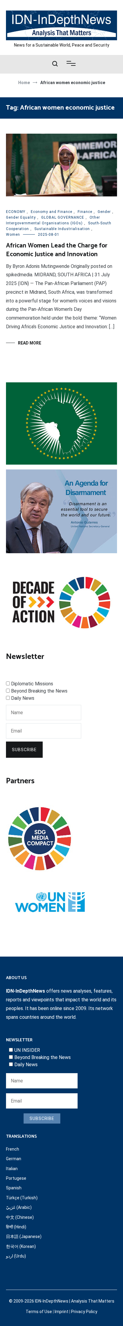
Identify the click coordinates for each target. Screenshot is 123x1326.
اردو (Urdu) (16, 1256)
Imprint (61, 1311)
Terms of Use (39, 1311)
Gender (104, 212)
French (12, 1149)
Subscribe (24, 749)
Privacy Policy (84, 1311)
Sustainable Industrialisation (62, 229)
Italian (12, 1168)
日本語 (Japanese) (23, 1236)
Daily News (22, 698)
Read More (29, 343)
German (13, 1158)
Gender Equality (21, 217)
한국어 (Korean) (21, 1246)
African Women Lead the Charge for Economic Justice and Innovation (56, 250)
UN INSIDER (27, 1050)
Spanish (13, 1187)
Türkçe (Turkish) (22, 1197)
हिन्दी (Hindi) (16, 1226)
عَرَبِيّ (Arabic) (19, 1207)
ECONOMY (15, 212)
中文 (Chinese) (20, 1217)
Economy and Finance (51, 212)
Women (13, 234)
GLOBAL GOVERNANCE (62, 217)
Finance (85, 212)
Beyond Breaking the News (39, 691)
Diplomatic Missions (32, 684)
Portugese (16, 1178)
